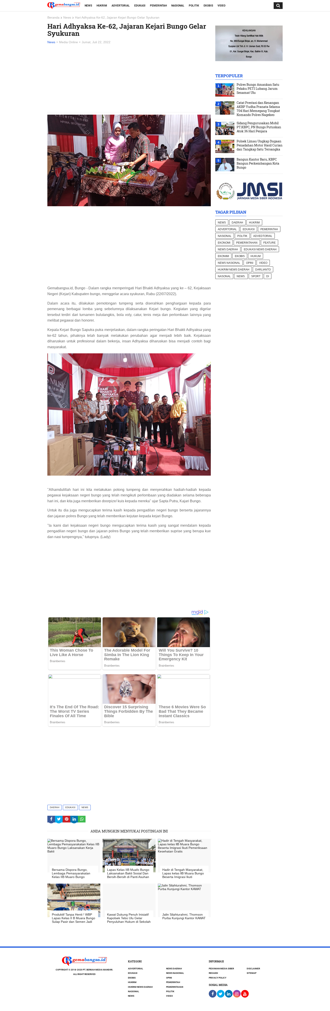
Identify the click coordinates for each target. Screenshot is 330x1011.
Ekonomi (224, 242)
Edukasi (139, 5)
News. (241, 276)
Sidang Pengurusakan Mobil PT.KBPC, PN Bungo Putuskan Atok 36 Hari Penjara (259, 127)
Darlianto (263, 269)
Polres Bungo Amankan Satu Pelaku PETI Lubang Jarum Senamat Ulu (258, 89)
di (267, 276)
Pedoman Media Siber (221, 968)
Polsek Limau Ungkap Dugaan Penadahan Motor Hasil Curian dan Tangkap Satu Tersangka (259, 145)
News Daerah (228, 249)
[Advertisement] (129, 78)
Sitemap (251, 973)
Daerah (54, 807)
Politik (194, 5)
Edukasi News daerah (260, 249)
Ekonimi (223, 256)
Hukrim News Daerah (233, 269)
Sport (255, 276)
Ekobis (208, 5)
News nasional (229, 262)
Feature (269, 242)
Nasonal (224, 276)
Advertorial (121, 5)
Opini (249, 262)
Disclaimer (253, 968)
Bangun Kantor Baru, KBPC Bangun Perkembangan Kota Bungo (258, 163)
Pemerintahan (246, 242)
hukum (256, 256)
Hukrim (102, 5)
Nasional (177, 5)
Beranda (53, 17)
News (88, 5)
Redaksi (213, 973)
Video (221, 5)
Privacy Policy (217, 978)
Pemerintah (158, 5)
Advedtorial (262, 236)
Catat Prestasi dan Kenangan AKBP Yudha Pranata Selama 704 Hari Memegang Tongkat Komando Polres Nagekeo (258, 109)
